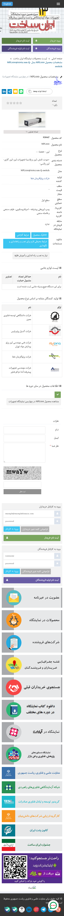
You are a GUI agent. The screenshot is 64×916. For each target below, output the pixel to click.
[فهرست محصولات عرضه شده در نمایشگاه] (32, 621)
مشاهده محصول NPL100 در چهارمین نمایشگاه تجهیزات (34, 402)
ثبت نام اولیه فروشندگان (18, 49)
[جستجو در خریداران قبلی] (32, 688)
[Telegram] (9, 91)
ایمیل (56, 438)
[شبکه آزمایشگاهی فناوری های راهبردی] (32, 788)
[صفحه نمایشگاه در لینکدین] (28, 909)
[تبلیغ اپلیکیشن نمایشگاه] (32, 869)
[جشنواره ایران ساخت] (32, 846)
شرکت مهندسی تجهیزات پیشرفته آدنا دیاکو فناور (20, 370)
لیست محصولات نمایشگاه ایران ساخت (30, 59)
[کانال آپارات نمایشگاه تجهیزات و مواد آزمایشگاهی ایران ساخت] (32, 733)
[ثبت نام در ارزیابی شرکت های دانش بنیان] (32, 817)
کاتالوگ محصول (40, 235)
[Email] (15, 91)
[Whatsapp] (21, 91)
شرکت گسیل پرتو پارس (21, 331)
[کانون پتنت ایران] (32, 831)
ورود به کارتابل (11, 529)
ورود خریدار (55, 41)
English (7, 4)
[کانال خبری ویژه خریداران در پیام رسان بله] (13, 909)
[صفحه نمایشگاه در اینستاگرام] (35, 909)
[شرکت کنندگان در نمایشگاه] (32, 643)
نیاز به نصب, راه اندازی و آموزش (31, 256)
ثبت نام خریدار (22, 41)
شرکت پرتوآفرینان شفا (40, 178)
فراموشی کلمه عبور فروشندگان (35, 571)
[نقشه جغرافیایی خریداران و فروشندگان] (32, 666)
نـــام (57, 430)
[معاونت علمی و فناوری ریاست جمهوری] (21, 909)
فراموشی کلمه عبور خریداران (35, 529)
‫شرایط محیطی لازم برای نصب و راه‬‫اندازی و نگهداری (28, 243)
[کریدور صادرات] (32, 803)
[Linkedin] (4, 91)
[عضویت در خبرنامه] (32, 599)
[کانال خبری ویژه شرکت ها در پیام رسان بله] (6, 909)
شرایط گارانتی (23, 235)
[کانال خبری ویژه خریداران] (43, 909)
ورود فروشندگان (53, 49)
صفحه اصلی (56, 59)
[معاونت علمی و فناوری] (32, 774)
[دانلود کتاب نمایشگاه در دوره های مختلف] (32, 711)
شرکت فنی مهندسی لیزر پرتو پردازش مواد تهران (18, 345)
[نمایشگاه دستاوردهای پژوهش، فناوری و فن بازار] (32, 756)
